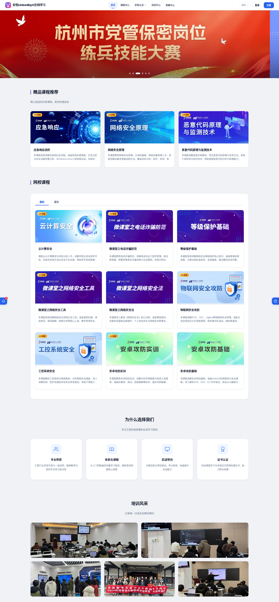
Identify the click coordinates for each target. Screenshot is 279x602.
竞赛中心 (170, 5)
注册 (269, 5)
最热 (56, 201)
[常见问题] (275, 301)
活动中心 (155, 4)
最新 (42, 201)
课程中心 (124, 4)
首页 (113, 4)
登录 (257, 5)
